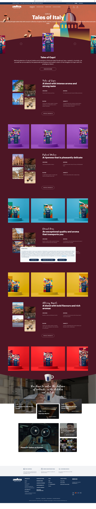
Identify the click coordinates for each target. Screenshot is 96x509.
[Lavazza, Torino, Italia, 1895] (16, 7)
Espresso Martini (43, 413)
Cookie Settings (49, 498)
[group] (48, 42)
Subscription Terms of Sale (64, 484)
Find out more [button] (29, 411)
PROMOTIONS (40, 480)
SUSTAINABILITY (40, 485)
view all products (48, 113)
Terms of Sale (62, 482)
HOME (76, 3)
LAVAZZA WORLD (16, 3)
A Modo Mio (26, 485)
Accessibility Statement (56, 498)
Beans (26, 482)
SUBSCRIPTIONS (40, 478)
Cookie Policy (43, 498)
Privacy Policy (38, 498)
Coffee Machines (27, 489)
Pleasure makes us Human (32, 447)
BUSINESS (81, 3)
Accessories (27, 491)
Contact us (50, 482)
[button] (95, 1)
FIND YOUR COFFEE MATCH (37, 3)
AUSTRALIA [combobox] (74, 483)
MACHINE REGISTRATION (25, 3)
